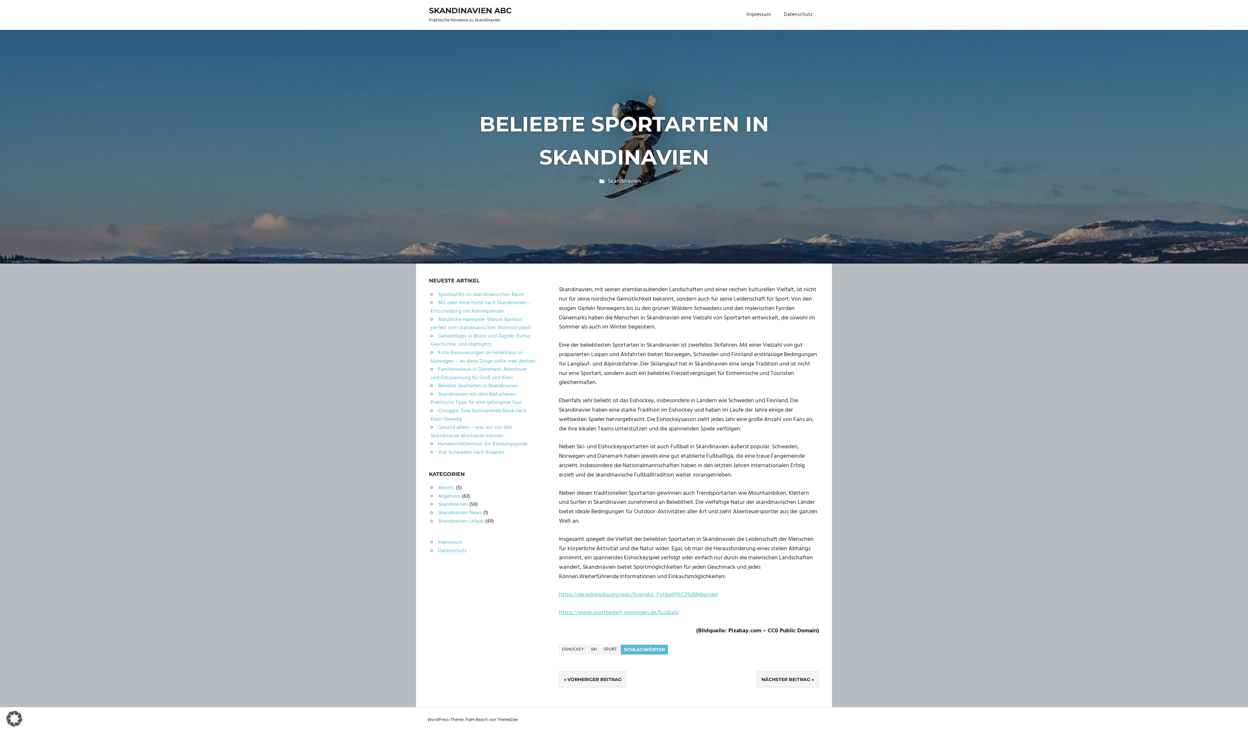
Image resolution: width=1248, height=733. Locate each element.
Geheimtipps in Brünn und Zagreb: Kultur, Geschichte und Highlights (481, 340)
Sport (610, 649)
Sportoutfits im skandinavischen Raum (481, 295)
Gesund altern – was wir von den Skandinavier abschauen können (471, 431)
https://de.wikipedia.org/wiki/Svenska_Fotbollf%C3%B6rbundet (638, 595)
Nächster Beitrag (785, 679)
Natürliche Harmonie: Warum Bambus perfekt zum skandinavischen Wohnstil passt (481, 324)
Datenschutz (798, 14)
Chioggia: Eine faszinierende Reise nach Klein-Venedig (478, 415)
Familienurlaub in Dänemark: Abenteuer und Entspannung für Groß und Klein (479, 373)
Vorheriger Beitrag (594, 679)
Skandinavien (624, 181)
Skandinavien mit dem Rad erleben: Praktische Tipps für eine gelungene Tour (476, 398)
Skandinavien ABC (470, 10)
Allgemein (449, 496)
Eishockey (573, 649)
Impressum (759, 14)
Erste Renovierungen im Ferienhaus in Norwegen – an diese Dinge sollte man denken (483, 357)
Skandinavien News (460, 513)
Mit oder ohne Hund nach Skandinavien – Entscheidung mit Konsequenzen (481, 307)
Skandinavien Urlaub (461, 521)
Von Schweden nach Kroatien (471, 452)
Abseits (446, 488)
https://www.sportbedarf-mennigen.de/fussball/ (619, 612)
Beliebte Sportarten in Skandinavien (478, 386)
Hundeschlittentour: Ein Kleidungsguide (482, 444)
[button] (14, 718)
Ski (594, 649)
